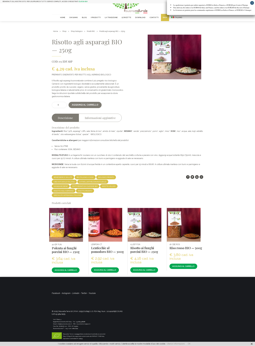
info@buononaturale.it (64, 324)
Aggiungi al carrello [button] (66, 270)
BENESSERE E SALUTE (63, 177)
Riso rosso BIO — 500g (185, 248)
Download (140, 17)
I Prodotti (96, 17)
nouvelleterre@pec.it (83, 324)
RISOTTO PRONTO (85, 191)
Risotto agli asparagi (63, 191)
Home (62, 17)
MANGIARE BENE (61, 186)
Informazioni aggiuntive (100, 118)
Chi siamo (73, 17)
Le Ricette (126, 17)
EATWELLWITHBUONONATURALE (92, 182)
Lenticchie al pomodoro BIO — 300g (107, 250)
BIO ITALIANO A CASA (85, 177)
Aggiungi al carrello (85, 105)
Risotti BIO (91, 31)
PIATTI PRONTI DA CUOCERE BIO (84, 186)
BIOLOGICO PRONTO (106, 177)
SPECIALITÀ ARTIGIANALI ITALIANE (67, 195)
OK (189, 344)
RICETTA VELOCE (109, 186)
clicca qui (83, 1)
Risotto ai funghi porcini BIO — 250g (144, 250)
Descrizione (65, 118)
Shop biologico (76, 31)
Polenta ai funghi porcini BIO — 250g (66, 250)
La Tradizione (111, 17)
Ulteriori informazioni (176, 344)
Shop (165, 17)
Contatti (154, 17)
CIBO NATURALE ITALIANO (64, 182)
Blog (84, 17)
